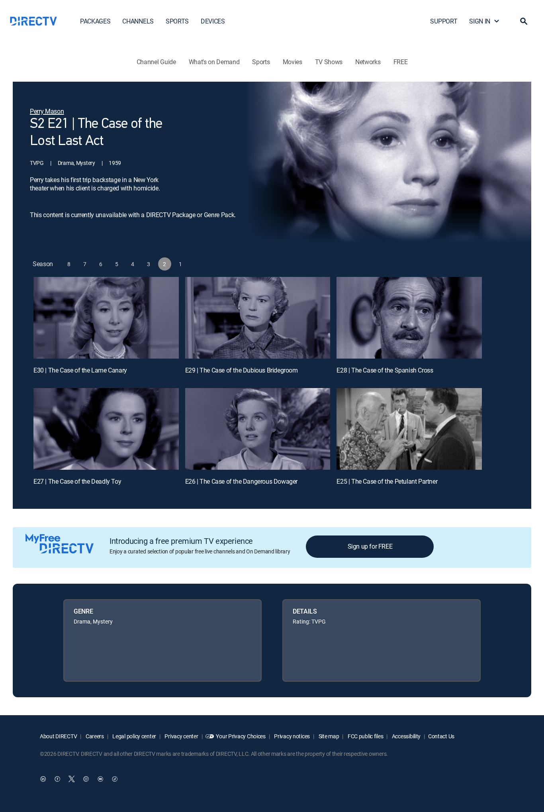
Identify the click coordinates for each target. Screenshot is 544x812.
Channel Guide (156, 61)
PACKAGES (95, 21)
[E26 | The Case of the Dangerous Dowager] (258, 429)
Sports (261, 61)
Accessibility (406, 736)
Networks (367, 61)
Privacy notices (291, 736)
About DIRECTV (58, 736)
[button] (523, 21)
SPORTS (177, 21)
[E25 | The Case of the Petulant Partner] (409, 429)
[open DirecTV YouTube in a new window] (100, 779)
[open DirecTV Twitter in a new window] (71, 779)
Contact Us (441, 736)
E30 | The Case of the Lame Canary (80, 370)
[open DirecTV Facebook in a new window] (57, 779)
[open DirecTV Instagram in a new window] (86, 779)
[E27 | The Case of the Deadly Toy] (106, 429)
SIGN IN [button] (479, 21)
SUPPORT (443, 21)
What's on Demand (214, 61)
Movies (292, 61)
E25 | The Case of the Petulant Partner (387, 481)
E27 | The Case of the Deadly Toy (77, 481)
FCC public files (364, 736)
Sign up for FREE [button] (370, 546)
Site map (328, 736)
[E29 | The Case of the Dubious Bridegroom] (258, 318)
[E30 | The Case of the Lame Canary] (106, 318)
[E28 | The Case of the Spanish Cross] (409, 318)
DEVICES (213, 21)
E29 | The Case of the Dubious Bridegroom (241, 370)
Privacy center (181, 736)
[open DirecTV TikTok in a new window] (115, 779)
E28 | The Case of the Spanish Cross (385, 370)
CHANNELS (137, 21)
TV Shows (328, 61)
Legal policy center (134, 736)
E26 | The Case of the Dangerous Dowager (241, 481)
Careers (94, 736)
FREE (400, 61)
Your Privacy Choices (240, 736)
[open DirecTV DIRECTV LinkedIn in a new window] (43, 779)
